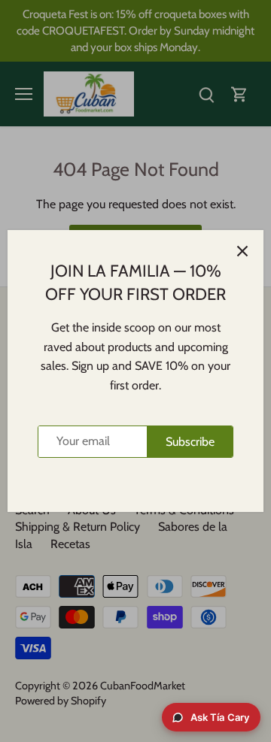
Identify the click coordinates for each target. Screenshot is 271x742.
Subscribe (190, 442)
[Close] (242, 251)
